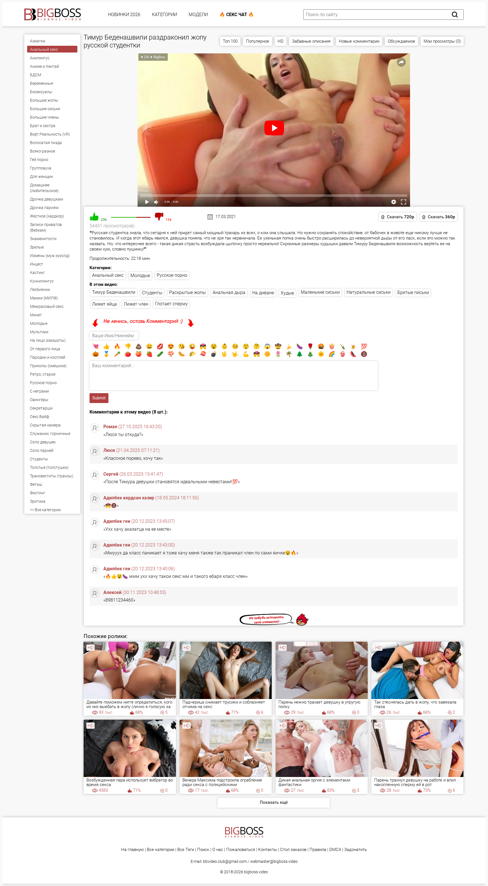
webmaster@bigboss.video (274, 861)
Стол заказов (293, 849)
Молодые (140, 275)
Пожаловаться (240, 849)
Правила (318, 849)
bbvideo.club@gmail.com (225, 861)
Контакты (267, 849)
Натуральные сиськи (369, 292)
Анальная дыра (229, 292)
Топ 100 (230, 41)
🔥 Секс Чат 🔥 (236, 14)
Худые (287, 293)
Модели (198, 14)
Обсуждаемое (401, 41)
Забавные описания (311, 41)
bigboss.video (256, 872)
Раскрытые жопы (187, 292)
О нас (217, 849)
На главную (132, 849)
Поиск (203, 849)
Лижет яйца (104, 304)
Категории (164, 14)
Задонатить (355, 849)
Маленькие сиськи (320, 292)
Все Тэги (185, 849)
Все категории (160, 849)
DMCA (335, 849)
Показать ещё (274, 802)
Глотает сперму (171, 303)
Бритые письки (413, 292)
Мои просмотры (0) (442, 41)
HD (281, 41)
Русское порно (172, 275)
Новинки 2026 (124, 14)
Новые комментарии (359, 41)
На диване (263, 292)
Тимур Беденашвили (113, 292)
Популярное (257, 41)
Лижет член (136, 304)
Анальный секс (108, 275)
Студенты (152, 292)
